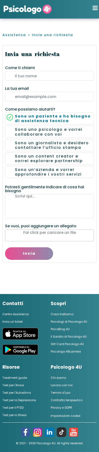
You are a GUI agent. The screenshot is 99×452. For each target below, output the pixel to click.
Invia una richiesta (52, 35)
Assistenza (14, 35)
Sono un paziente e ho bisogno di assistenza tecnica (53, 118)
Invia (29, 253)
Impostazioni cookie (65, 416)
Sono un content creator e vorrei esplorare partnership (49, 158)
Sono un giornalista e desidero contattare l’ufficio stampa (52, 145)
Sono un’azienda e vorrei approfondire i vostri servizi (48, 172)
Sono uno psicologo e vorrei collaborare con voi (48, 132)
